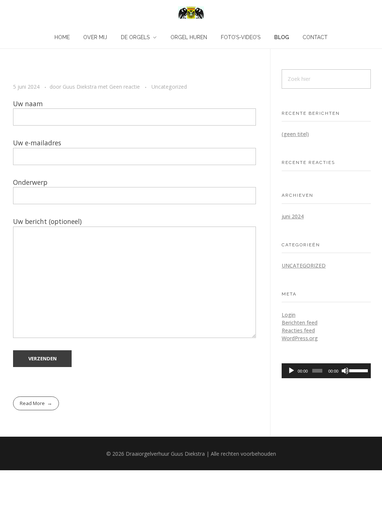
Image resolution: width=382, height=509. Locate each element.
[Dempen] (345, 370)
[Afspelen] (291, 370)
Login (288, 314)
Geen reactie (124, 86)
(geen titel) (295, 133)
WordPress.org (300, 338)
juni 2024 (293, 216)
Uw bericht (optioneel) (47, 221)
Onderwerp (30, 182)
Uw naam (28, 103)
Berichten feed (299, 322)
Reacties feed (298, 330)
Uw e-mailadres (37, 142)
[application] (326, 370)
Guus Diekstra (80, 86)
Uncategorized (169, 86)
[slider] (358, 370)
